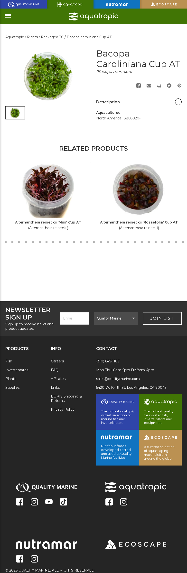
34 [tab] (149, 242)
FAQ (54, 370)
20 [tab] (53, 242)
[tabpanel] (45, 197)
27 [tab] (101, 242)
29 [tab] (115, 242)
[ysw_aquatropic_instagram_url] (123, 502)
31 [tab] (128, 242)
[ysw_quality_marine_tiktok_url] (63, 502)
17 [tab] (33, 242)
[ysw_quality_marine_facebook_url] (19, 502)
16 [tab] (26, 242)
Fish (8, 361)
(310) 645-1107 (108, 361)
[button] (139, 103)
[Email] (149, 85)
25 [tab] (87, 242)
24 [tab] (81, 242)
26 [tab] (94, 242)
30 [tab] (121, 242)
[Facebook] (138, 85)
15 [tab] (19, 242)
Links (55, 387)
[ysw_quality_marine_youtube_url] (49, 502)
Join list (162, 318)
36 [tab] (162, 242)
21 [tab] (60, 242)
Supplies (12, 387)
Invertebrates (16, 370)
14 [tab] (12, 242)
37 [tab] (169, 242)
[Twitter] (169, 85)
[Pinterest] (179, 85)
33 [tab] (142, 242)
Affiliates (58, 379)
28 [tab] (108, 242)
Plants (10, 379)
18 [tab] (40, 242)
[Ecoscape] (129, 544)
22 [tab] (67, 242)
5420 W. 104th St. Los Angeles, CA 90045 (131, 387)
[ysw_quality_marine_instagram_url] (34, 502)
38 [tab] (176, 242)
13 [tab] (6, 242)
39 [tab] (183, 242)
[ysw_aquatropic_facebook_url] (109, 502)
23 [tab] (74, 242)
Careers (57, 361)
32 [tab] (135, 242)
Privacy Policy (63, 409)
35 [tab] (156, 242)
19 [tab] (46, 242)
